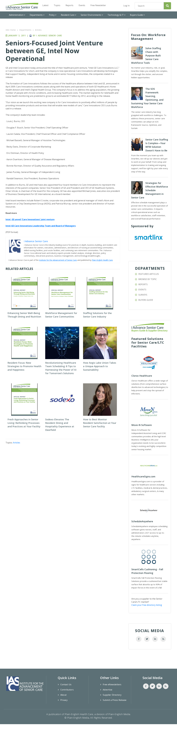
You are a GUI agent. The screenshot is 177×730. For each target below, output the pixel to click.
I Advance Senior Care (49, 35)
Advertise (107, 689)
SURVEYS (142, 294)
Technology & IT (116, 14)
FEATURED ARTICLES (148, 274)
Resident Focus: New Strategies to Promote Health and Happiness (24, 366)
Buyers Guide (136, 14)
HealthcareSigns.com (143, 476)
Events (82, 5)
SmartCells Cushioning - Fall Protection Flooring (147, 571)
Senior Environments (91, 14)
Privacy (64, 700)
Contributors (67, 689)
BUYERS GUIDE (145, 300)
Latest (45, 5)
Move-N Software (141, 425)
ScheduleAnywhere (142, 521)
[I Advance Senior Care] (22, 6)
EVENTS (142, 289)
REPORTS (143, 284)
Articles (38, 30)
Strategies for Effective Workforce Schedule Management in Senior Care (149, 190)
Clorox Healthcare (141, 375)
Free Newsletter (98, 5)
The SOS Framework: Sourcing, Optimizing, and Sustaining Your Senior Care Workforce (147, 98)
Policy (52, 14)
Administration (16, 14)
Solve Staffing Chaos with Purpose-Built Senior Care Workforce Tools (146, 55)
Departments (36, 14)
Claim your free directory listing (146, 605)
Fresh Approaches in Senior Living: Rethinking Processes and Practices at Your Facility (24, 423)
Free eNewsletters (112, 684)
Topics (57, 5)
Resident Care (67, 14)
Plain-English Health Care (102, 260)
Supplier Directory (112, 694)
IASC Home (11, 30)
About (63, 694)
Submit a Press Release (114, 700)
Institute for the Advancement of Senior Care (58, 260)
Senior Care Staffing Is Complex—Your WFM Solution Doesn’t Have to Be (156, 145)
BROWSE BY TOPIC (147, 279)
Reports (69, 5)
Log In (126, 5)
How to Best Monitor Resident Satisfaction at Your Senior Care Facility (99, 423)
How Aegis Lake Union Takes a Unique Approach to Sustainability (99, 366)
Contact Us (66, 684)
